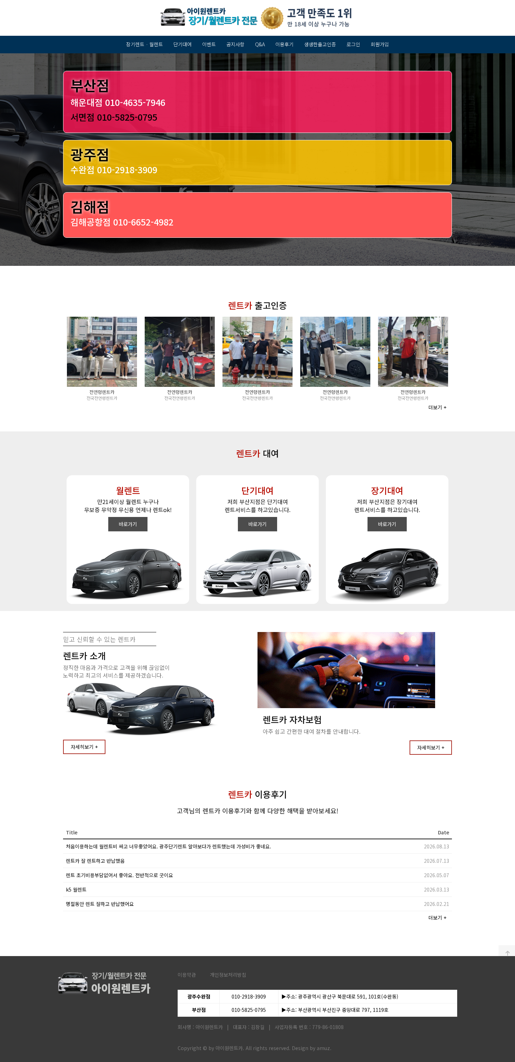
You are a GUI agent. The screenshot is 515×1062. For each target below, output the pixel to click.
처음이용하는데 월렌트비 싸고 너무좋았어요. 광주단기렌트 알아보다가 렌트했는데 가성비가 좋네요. (168, 846)
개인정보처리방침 (228, 974)
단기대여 (182, 44)
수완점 (113, 169)
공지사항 (235, 44)
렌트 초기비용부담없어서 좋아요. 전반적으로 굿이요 (119, 875)
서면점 (113, 116)
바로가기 (128, 523)
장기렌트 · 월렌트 (144, 44)
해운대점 (117, 102)
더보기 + (437, 407)
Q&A (260, 44)
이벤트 (209, 44)
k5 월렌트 (76, 889)
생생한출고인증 (320, 44)
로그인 (353, 44)
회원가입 (380, 44)
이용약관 (187, 974)
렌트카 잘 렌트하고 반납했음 (95, 860)
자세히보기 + (84, 746)
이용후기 (284, 44)
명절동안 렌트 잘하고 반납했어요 (100, 903)
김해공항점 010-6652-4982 (121, 221)
